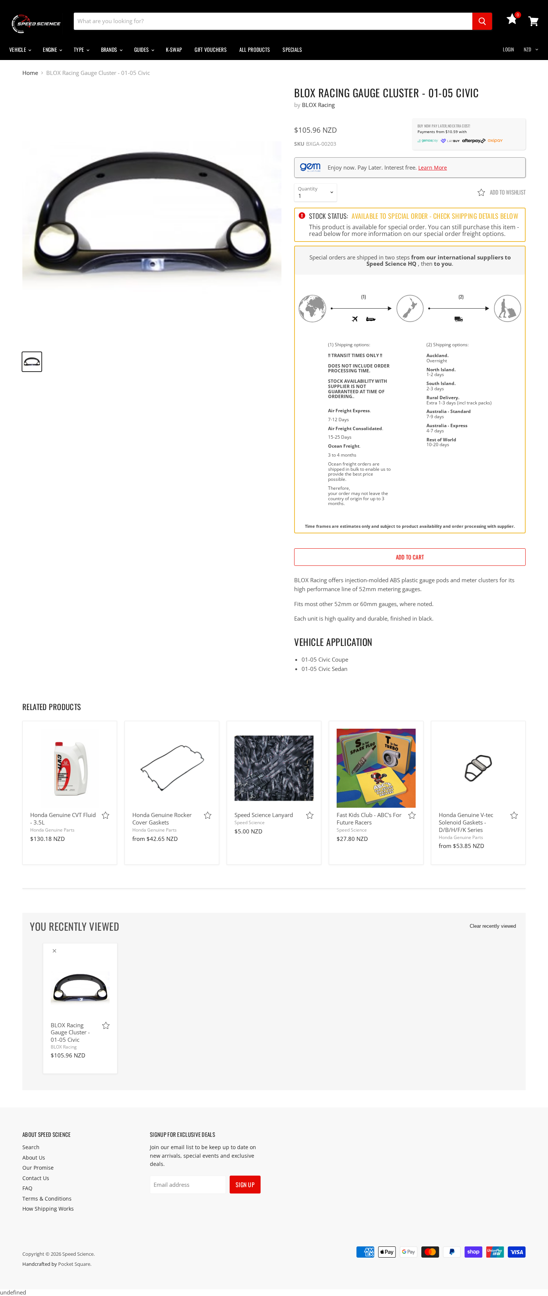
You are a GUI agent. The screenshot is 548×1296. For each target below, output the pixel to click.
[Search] (482, 21)
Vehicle (18, 49)
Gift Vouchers (211, 49)
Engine (50, 49)
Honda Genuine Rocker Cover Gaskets (162, 818)
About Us (33, 1157)
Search (31, 1147)
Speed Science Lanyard (263, 815)
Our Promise (38, 1167)
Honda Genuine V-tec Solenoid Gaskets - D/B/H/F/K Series (466, 822)
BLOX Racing (318, 104)
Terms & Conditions (47, 1198)
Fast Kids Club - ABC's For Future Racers (369, 818)
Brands (110, 49)
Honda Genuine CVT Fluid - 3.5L (63, 818)
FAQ (27, 1188)
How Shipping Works (48, 1208)
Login (508, 49)
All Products (254, 49)
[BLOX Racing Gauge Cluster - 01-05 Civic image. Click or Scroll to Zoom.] (151, 215)
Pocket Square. (74, 1264)
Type (79, 49)
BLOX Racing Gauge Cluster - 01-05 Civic (70, 1032)
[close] (54, 951)
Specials (292, 49)
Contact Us (35, 1178)
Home (30, 73)
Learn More (432, 167)
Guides (142, 49)
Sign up (245, 1184)
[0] (512, 22)
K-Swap (174, 49)
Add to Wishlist (507, 192)
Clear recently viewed (493, 926)
